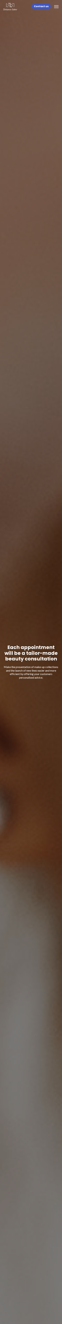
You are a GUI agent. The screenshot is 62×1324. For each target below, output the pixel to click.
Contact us (41, 6)
